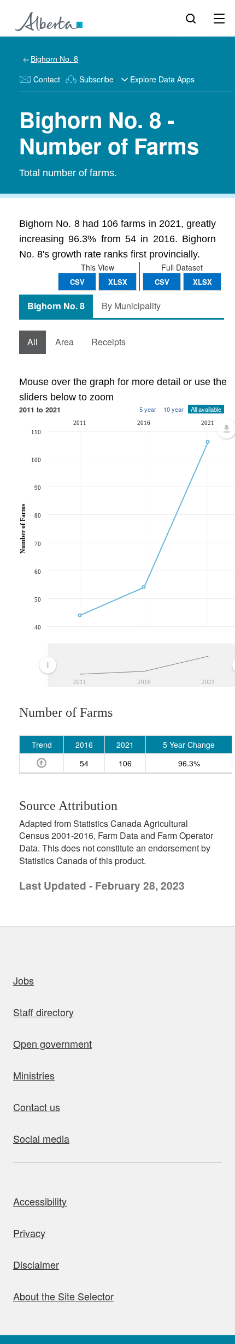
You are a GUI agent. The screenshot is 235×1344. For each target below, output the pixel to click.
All (32, 341)
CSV (162, 282)
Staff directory (43, 1012)
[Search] (190, 18)
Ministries (34, 1075)
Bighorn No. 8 (54, 59)
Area (64, 341)
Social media (41, 1138)
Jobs (23, 980)
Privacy (29, 1233)
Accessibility (40, 1201)
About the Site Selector (63, 1296)
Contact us (36, 1107)
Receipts (108, 341)
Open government (52, 1043)
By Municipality (131, 305)
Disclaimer (36, 1264)
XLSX (202, 282)
